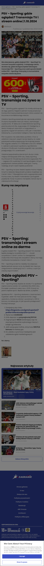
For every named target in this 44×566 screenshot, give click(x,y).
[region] (22, 553)
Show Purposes (22, 562)
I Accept (22, 556)
